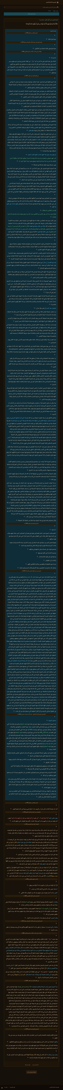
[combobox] (31, 7)
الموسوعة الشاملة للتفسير (54, 1087)
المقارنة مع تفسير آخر (31, 1072)
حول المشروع (12, 1087)
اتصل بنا (6, 1087)
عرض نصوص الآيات (31, 14)
